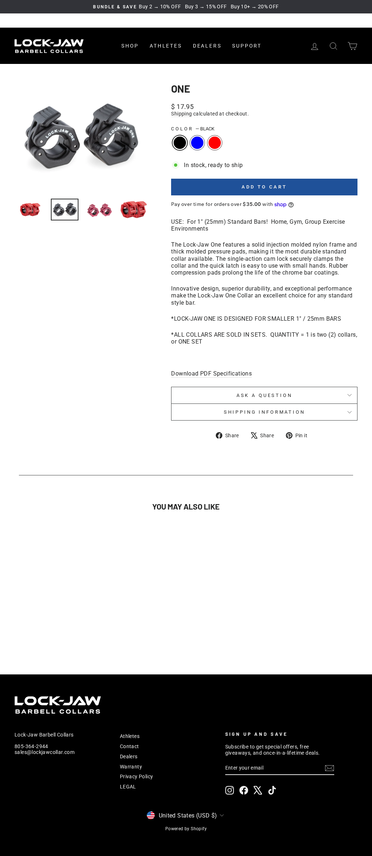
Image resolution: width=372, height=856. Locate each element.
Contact (129, 746)
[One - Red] (64, 631)
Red (214, 142)
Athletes (166, 46)
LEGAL (128, 787)
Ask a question (264, 395)
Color (192, 128)
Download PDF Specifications (211, 373)
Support (247, 46)
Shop (130, 46)
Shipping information (264, 412)
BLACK (180, 142)
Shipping (181, 114)
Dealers (207, 46)
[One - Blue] (54, 631)
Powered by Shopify (186, 828)
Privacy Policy (136, 776)
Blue (197, 142)
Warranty (131, 767)
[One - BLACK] (44, 631)
